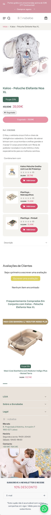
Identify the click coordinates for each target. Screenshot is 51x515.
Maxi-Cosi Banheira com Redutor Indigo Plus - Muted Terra (25, 372)
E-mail (9, 495)
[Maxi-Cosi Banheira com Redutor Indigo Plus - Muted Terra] (25, 339)
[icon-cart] (45, 18)
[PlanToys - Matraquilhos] (12, 197)
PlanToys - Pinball (28, 218)
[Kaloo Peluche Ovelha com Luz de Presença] (12, 171)
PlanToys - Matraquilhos (27, 193)
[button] (25, 120)
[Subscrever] (43, 495)
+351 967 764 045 (10, 447)
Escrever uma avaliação (25, 278)
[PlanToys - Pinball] (12, 223)
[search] (9, 18)
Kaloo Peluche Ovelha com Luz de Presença (30, 167)
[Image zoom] (25, 55)
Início (5, 26)
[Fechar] (47, 452)
